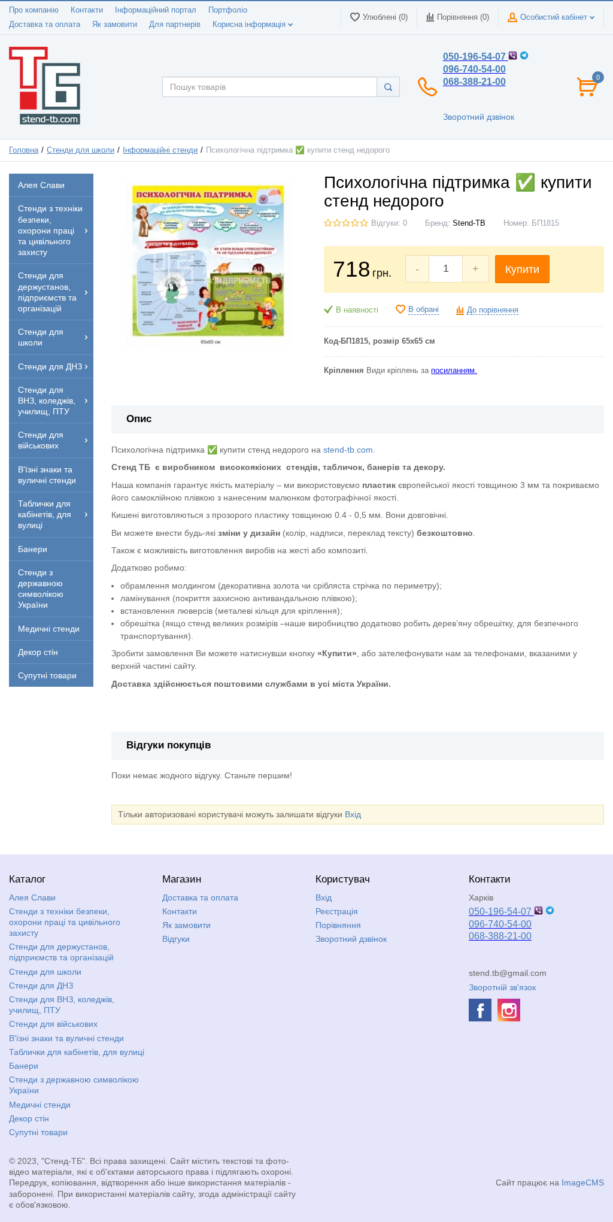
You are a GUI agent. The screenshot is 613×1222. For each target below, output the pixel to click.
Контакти (87, 10)
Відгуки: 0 (389, 223)
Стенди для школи (80, 150)
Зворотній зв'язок (502, 987)
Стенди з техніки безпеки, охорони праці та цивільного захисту (64, 922)
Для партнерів (175, 24)
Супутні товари (38, 1132)
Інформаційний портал (155, 10)
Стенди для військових (53, 1024)
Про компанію (34, 10)
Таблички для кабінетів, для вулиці (76, 1052)
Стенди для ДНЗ (41, 985)
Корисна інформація (250, 24)
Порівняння (338, 925)
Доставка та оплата (44, 24)
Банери (23, 1066)
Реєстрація (336, 911)
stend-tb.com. (349, 449)
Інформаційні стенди (160, 150)
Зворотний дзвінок (478, 117)
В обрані (423, 309)
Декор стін (29, 1118)
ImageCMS (583, 1182)
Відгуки (176, 939)
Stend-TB (469, 223)
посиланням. (454, 370)
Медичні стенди (40, 1104)
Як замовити (114, 24)
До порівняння (492, 310)
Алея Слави (32, 897)
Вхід (353, 814)
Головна (23, 150)
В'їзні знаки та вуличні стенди (66, 1038)
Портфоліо (227, 10)
